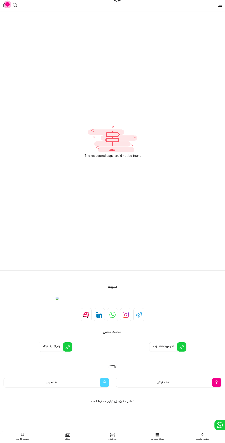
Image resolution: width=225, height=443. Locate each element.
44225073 (163, 347)
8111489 (51, 347)
